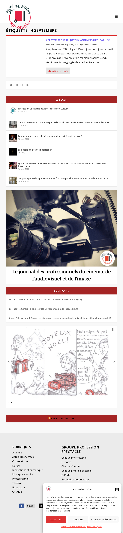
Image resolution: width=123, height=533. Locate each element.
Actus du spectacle (23, 457)
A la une (17, 452)
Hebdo (95, 44)
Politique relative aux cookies (73, 526)
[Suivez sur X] (41, 506)
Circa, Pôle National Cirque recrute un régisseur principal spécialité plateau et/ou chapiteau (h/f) (60, 318)
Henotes (66, 462)
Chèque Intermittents (74, 457)
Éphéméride (85, 44)
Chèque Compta (71, 466)
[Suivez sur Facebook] (21, 506)
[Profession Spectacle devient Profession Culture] (13, 110)
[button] (117, 489)
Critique (17, 491)
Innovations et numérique (27, 470)
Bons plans (61, 290)
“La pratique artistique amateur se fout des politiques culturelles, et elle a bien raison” (64, 178)
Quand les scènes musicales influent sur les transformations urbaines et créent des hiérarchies (62, 165)
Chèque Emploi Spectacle (77, 470)
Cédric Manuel (60, 44)
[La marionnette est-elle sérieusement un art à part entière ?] (13, 138)
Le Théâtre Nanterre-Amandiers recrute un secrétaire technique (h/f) (45, 299)
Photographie (20, 478)
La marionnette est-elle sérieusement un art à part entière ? (50, 136)
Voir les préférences (104, 519)
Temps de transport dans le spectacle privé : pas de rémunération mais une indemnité (63, 122)
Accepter (56, 519)
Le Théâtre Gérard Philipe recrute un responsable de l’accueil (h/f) (43, 308)
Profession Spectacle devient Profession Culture (43, 108)
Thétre (17, 483)
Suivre (30, 505)
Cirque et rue (20, 461)
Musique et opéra (22, 474)
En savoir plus (58, 70)
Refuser (78, 519)
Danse (16, 465)
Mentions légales (94, 526)
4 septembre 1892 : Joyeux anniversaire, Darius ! (78, 40)
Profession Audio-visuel (76, 479)
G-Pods (66, 475)
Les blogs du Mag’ (63, 418)
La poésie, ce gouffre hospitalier (35, 149)
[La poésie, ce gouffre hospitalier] (13, 152)
